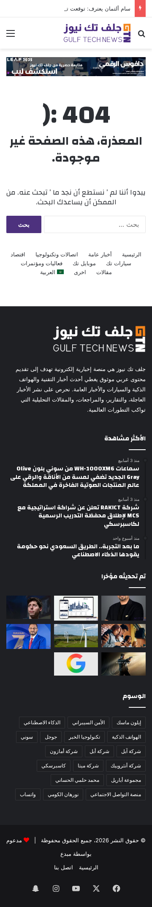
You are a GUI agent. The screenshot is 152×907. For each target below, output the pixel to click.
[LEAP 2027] (76, 66)
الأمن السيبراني (88, 722)
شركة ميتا (88, 765)
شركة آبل (131, 751)
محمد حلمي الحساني (77, 780)
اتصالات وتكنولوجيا (56, 254)
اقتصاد (18, 254)
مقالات (104, 272)
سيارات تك (118, 263)
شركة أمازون (64, 751)
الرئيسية (131, 254)
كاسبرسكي (53, 765)
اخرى (80, 272)
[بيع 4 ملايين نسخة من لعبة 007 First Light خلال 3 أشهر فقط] (123, 664)
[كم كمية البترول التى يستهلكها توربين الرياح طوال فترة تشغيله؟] (76, 635)
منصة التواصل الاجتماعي (115, 794)
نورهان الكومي (63, 794)
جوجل (51, 737)
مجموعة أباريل (126, 780)
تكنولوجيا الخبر (84, 737)
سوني (27, 737)
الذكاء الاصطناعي (42, 722)
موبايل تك (84, 263)
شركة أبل (99, 751)
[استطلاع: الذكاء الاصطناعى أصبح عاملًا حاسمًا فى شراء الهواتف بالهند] (123, 635)
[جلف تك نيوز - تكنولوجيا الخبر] (97, 33)
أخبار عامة (100, 254)
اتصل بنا (63, 867)
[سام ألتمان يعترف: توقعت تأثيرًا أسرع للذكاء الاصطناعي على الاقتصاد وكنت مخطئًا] (28, 607)
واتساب (28, 794)
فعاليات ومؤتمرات (41, 263)
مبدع (65, 853)
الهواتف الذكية (126, 737)
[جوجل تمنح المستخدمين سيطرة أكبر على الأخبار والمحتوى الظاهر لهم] (76, 664)
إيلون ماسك (129, 722)
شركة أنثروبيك (126, 765)
